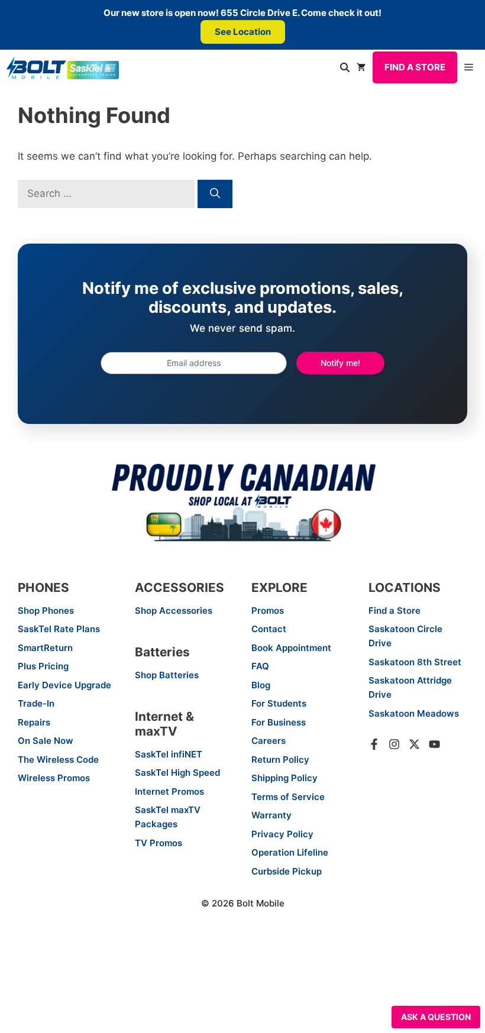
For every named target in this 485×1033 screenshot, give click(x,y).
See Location (243, 31)
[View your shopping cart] (361, 67)
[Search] (215, 194)
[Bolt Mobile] (62, 67)
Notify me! (340, 363)
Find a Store (414, 67)
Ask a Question (436, 1017)
